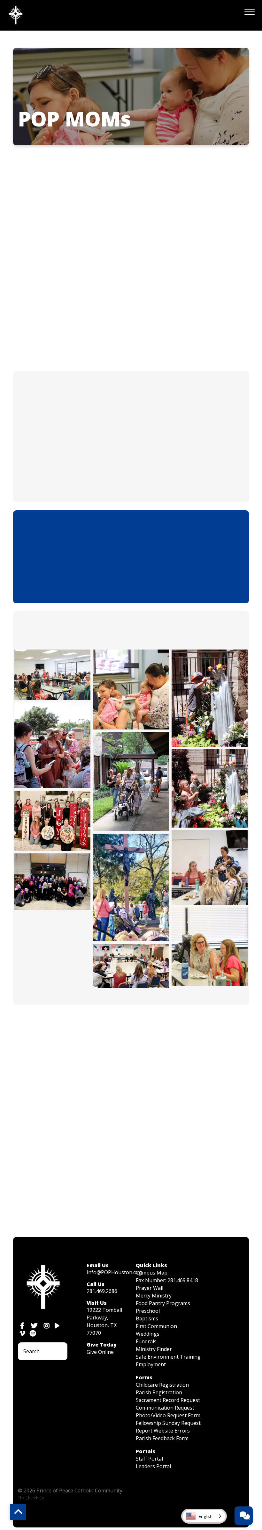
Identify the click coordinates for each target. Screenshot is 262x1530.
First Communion (156, 1326)
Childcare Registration (162, 1384)
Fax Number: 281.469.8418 (167, 1280)
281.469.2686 (102, 1291)
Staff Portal (149, 1458)
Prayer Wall (149, 1287)
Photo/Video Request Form (168, 1415)
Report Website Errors (163, 1430)
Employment (151, 1364)
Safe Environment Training (168, 1356)
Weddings (147, 1333)
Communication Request (165, 1407)
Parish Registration (159, 1392)
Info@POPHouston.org (114, 1272)
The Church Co (31, 1498)
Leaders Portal (153, 1466)
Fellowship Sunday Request (168, 1422)
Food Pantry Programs (163, 1303)
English (205, 1516)
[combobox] (204, 1516)
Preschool (148, 1310)
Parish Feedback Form (162, 1438)
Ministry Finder (154, 1349)
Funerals (146, 1341)
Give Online (100, 1351)
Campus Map (151, 1272)
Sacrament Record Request (168, 1400)
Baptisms (147, 1318)
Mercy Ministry (154, 1295)
